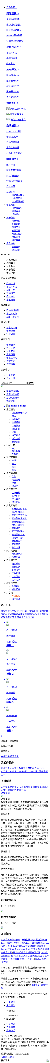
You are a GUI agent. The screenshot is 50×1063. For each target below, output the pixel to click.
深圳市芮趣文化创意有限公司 (26, 952)
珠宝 (5, 617)
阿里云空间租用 (13, 170)
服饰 (33, 611)
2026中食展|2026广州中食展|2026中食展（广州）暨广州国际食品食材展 (25, 949)
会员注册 (16, 250)
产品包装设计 (12, 142)
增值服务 (10, 300)
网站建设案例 (18, 195)
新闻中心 (14, 787)
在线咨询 (5, 756)
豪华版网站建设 (13, 25)
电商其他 (24, 614)
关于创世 (5, 787)
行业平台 (18, 611)
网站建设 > (12, 13)
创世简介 (16, 221)
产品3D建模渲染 (14, 153)
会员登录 (16, 247)
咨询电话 (10, 1030)
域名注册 (10, 165)
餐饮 (3, 611)
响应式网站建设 (13, 30)
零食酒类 (16, 614)
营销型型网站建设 (14, 41)
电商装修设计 (12, 147)
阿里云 (23, 959)
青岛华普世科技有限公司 (18, 943)
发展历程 (16, 230)
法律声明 (5, 793)
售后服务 (10, 1005)
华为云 (45, 959)
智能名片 (9, 611)
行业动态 (16, 214)
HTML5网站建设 (14, 35)
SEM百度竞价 (17, 114)
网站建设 (10, 283)
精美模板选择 (12, 391)
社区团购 (39, 611)
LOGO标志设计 (13, 131)
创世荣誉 (16, 227)
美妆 (46, 611)
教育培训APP (12, 86)
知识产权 (23, 771)
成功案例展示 (12, 398)
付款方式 (16, 237)
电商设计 (14, 771)
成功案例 (10, 192)
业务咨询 (10, 1002)
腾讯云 (38, 959)
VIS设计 (31, 771)
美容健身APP (12, 97)
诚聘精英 (16, 240)
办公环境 (16, 224)
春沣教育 (15, 959)
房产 (23, 617)
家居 (9, 614)
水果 (35, 614)
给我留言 (14, 756)
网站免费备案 (12, 176)
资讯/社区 (41, 614)
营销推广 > (12, 103)
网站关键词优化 (18, 109)
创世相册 (32, 787)
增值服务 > (12, 159)
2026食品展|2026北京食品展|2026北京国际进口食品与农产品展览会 (25, 955)
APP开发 (10, 290)
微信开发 (5, 768)
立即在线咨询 (7, 1057)
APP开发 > (12, 69)
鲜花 (31, 614)
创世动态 (10, 205)
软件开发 (23, 768)
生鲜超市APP (12, 81)
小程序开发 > (13, 46)
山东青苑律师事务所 (10, 939)
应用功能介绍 (12, 394)
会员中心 (10, 243)
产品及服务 (11, 7)
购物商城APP (12, 75)
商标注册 (10, 186)
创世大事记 (17, 208)
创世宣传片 (17, 234)
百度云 (30, 959)
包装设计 (5, 771)
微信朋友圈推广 (18, 119)
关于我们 (10, 217)
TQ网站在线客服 (14, 181)
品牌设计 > (12, 125)
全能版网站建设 (13, 19)
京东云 (4, 962)
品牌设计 (10, 296)
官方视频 (23, 787)
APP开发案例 (18, 201)
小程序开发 (11, 53)
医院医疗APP (12, 91)
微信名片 (10, 63)
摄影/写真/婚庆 (14, 617)
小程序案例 (11, 58)
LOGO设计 (42, 768)
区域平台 (26, 611)
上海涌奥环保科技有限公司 (23, 946)
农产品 (4, 614)
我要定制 (10, 401)
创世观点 (16, 211)
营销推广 (10, 293)
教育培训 (30, 617)
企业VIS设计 (12, 137)
